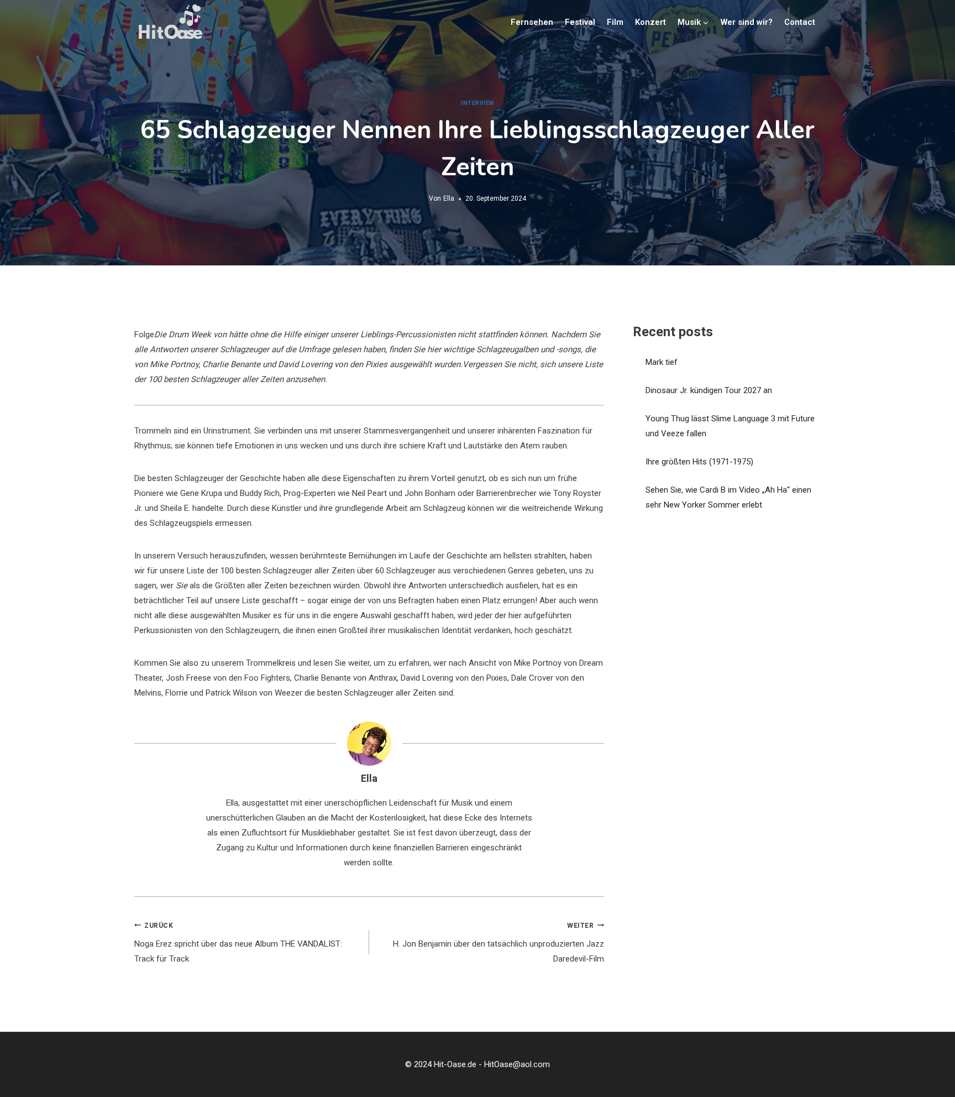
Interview (477, 103)
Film (615, 22)
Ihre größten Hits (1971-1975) (699, 462)
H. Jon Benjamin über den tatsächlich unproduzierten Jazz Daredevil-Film (498, 943)
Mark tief (662, 362)
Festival (580, 22)
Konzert (650, 22)
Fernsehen (532, 22)
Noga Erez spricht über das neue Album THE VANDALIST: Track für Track (238, 943)
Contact (799, 22)
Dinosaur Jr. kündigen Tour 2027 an (709, 390)
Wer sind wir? (747, 22)
